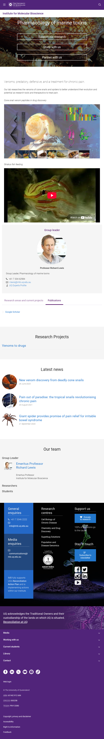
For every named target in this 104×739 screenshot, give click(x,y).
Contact (7, 660)
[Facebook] (5, 672)
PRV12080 (14, 706)
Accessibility (8, 722)
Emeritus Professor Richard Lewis (29, 466)
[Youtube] (25, 672)
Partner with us (52, 57)
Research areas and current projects (23, 300)
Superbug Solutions (50, 537)
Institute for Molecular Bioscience (23, 13)
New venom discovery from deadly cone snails (51, 380)
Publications (54, 300)
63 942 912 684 (14, 695)
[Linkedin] (12, 672)
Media (6, 633)
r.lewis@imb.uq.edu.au (20, 282)
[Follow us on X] (18, 672)
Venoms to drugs (14, 345)
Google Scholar (12, 312)
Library (6, 653)
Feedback (7, 732)
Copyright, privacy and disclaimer (17, 716)
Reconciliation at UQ (15, 621)
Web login (7, 682)
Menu (4, 5)
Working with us (11, 639)
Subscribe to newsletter (85, 556)
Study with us (52, 47)
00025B (14, 700)
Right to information (11, 727)
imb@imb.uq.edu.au (18, 526)
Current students (11, 646)
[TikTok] (38, 672)
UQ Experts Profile (17, 285)
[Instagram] (31, 672)
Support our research (52, 36)
